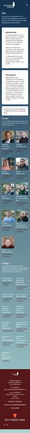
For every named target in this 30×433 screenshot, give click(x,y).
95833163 (20, 151)
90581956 (6, 203)
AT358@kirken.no (8, 200)
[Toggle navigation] (27, 5)
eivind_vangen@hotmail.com (22, 298)
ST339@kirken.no (22, 176)
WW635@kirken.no (8, 254)
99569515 (20, 231)
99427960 (6, 345)
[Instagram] (7, 424)
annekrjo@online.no (22, 286)
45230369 (6, 178)
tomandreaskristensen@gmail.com (22, 345)
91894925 (6, 153)
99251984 (6, 361)
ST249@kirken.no (22, 203)
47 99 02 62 (6, 256)
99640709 (20, 317)
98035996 (20, 331)
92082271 (6, 285)
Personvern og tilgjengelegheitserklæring (15, 404)
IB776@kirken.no (8, 176)
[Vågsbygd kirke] (9, 5)
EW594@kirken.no (22, 149)
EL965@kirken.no (22, 229)
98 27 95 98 (6, 317)
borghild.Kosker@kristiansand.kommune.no (8, 298)
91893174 (20, 301)
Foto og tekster (15, 408)
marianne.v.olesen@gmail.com (22, 329)
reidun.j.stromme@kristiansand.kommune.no (8, 342)
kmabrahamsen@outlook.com (8, 314)
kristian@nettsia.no (8, 330)
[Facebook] (4, 424)
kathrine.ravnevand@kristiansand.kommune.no (22, 314)
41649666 (20, 178)
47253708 (6, 301)
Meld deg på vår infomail (15, 401)
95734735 (20, 205)
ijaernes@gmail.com (8, 282)
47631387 (20, 347)
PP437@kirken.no (8, 151)
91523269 (20, 289)
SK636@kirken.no (8, 227)
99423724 (6, 230)
